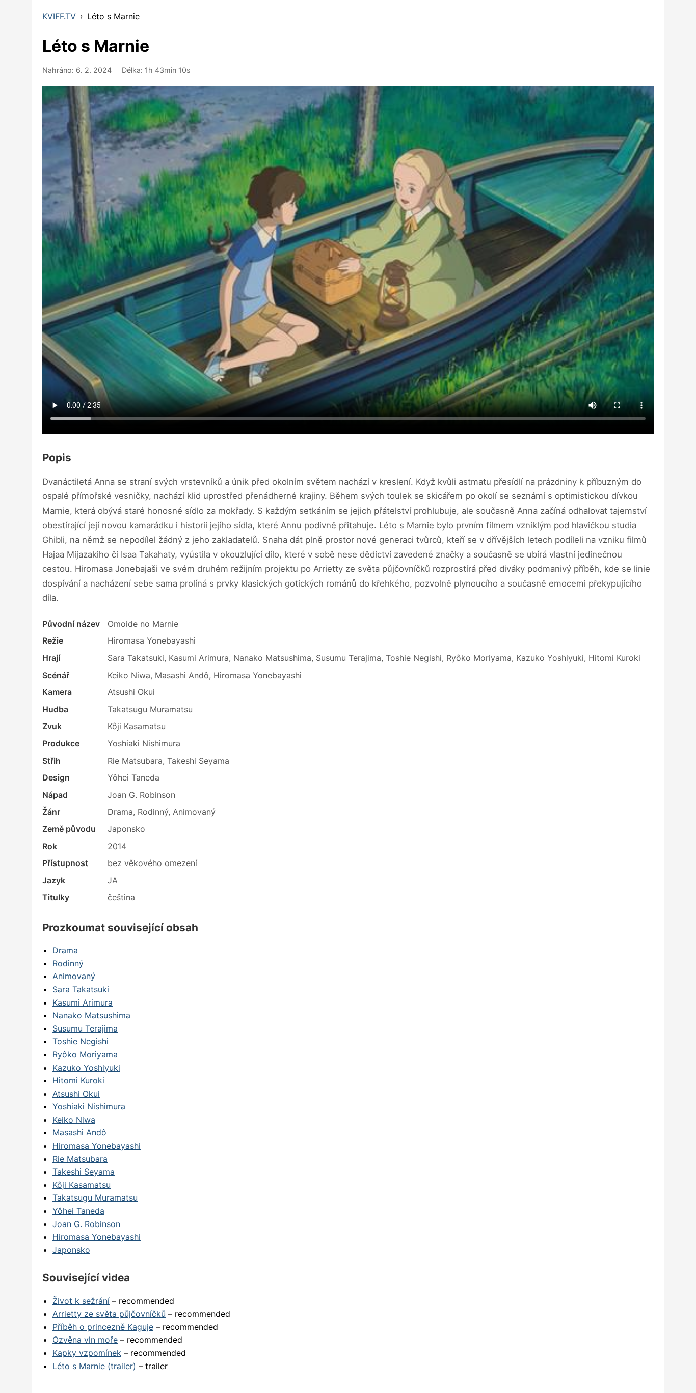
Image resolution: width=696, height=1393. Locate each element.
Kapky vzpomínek (86, 1353)
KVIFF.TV (59, 16)
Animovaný (73, 976)
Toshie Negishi (80, 1041)
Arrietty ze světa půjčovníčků (109, 1313)
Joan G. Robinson (86, 1224)
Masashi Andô (79, 1132)
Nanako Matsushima (91, 1015)
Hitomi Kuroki (78, 1080)
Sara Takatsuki (80, 989)
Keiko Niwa (73, 1120)
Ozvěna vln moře (85, 1339)
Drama (65, 950)
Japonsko (71, 1250)
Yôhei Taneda (78, 1211)
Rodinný (68, 963)
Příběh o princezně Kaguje (102, 1327)
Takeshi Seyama (83, 1171)
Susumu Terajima (85, 1028)
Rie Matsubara (80, 1159)
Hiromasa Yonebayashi (96, 1145)
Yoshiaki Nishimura (88, 1106)
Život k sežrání (81, 1301)
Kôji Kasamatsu (81, 1185)
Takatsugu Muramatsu (95, 1197)
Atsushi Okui (76, 1094)
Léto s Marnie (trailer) (94, 1366)
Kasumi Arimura (82, 1002)
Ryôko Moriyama (85, 1054)
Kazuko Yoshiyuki (86, 1068)
